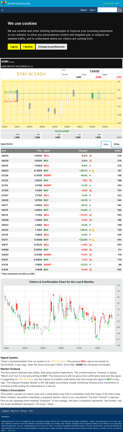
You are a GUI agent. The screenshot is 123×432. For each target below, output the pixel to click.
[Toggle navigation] (3, 10)
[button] (119, 3)
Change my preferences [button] (51, 46)
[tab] (106, 144)
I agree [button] (14, 46)
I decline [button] (28, 46)
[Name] (119, 9)
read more (11, 430)
